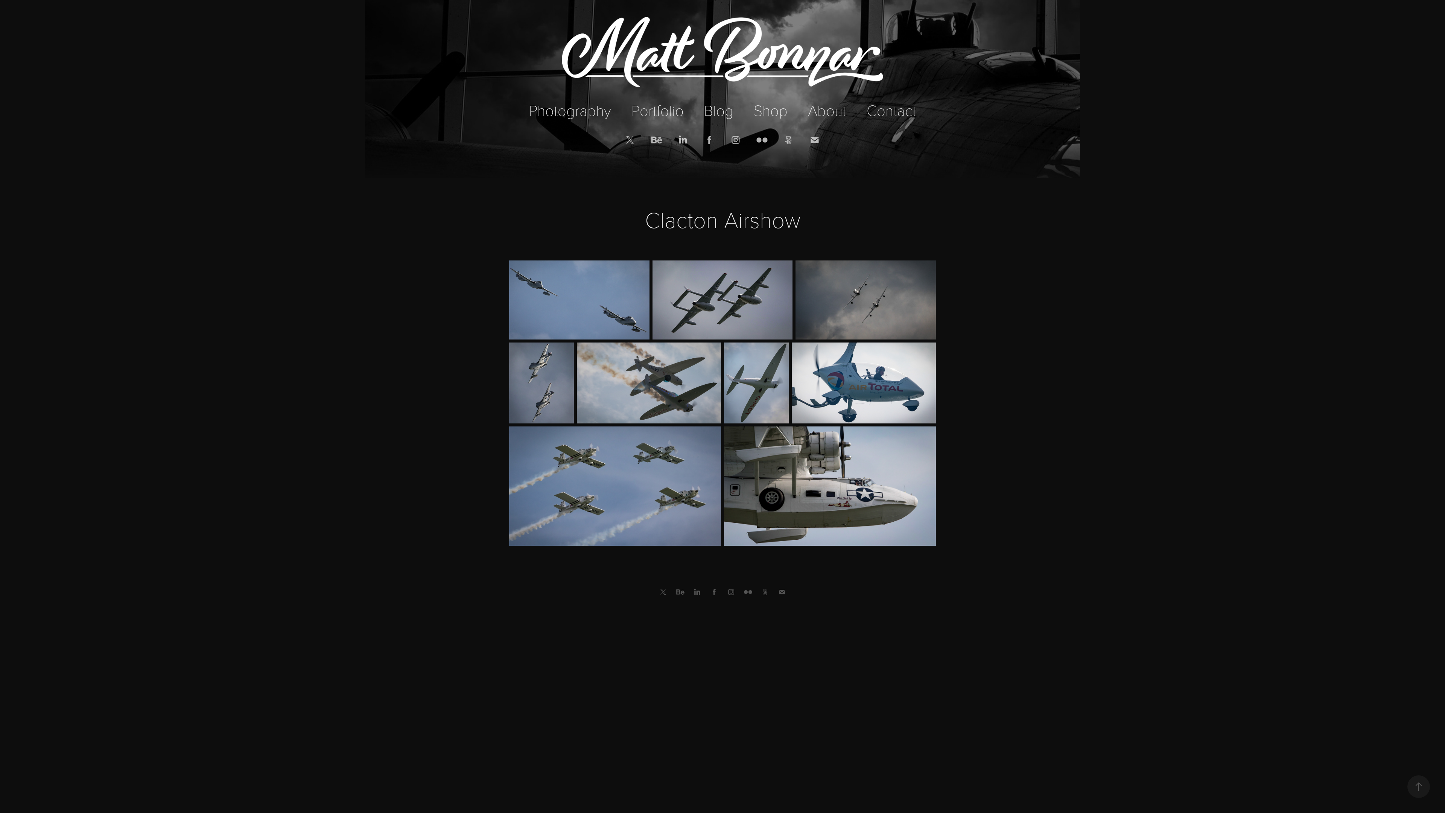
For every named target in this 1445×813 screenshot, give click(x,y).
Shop (771, 110)
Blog (718, 110)
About (827, 110)
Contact (891, 110)
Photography (570, 110)
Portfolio (657, 110)
